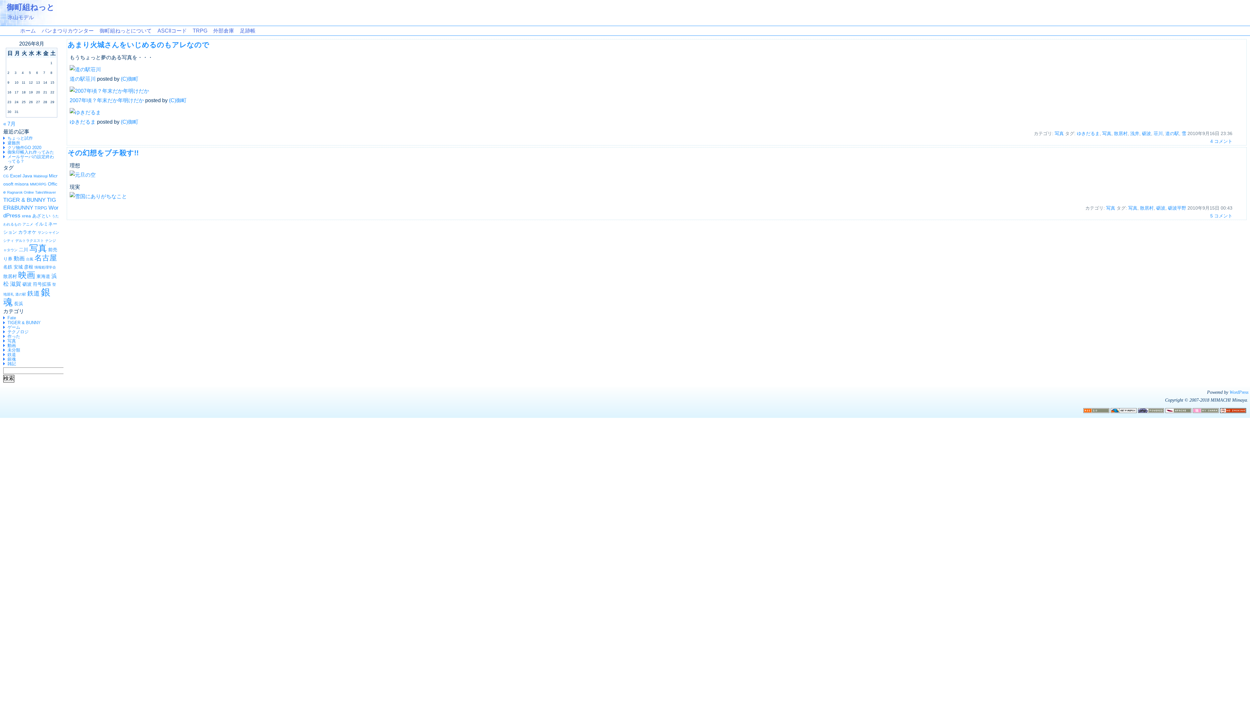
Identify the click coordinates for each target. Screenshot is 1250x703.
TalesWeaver (45, 192)
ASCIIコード (172, 31)
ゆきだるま (83, 122)
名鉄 (7, 266)
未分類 (13, 350)
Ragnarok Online (20, 192)
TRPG (200, 31)
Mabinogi (41, 176)
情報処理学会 (45, 267)
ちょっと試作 (20, 138)
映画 (26, 275)
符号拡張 (42, 284)
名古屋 (46, 258)
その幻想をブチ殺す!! (103, 153)
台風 (29, 259)
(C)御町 (129, 79)
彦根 (28, 266)
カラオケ (27, 232)
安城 (18, 266)
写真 (38, 248)
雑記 (11, 363)
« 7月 (9, 124)
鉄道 (33, 293)
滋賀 (15, 284)
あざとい (41, 215)
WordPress (1238, 392)
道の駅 (20, 294)
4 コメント (1221, 141)
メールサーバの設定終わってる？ (30, 159)
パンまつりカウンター (68, 31)
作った (13, 336)
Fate (11, 317)
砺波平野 (1177, 208)
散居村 (10, 276)
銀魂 (11, 359)
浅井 (1134, 133)
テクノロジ (18, 331)
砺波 (27, 284)
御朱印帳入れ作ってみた (30, 152)
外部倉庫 (223, 31)
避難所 (13, 143)
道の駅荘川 (83, 79)
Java (27, 175)
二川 (23, 249)
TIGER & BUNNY (24, 200)
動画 (19, 258)
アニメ (27, 224)
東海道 (43, 276)
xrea (26, 215)
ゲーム (13, 327)
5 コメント (1221, 215)
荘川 (1158, 133)
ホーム (28, 31)
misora (22, 183)
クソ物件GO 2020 (24, 147)
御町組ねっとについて (126, 31)
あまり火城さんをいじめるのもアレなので (138, 45)
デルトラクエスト (29, 240)
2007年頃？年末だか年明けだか (107, 100)
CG (6, 176)
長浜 (18, 303)
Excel (15, 175)
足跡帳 (248, 31)
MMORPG (38, 184)
